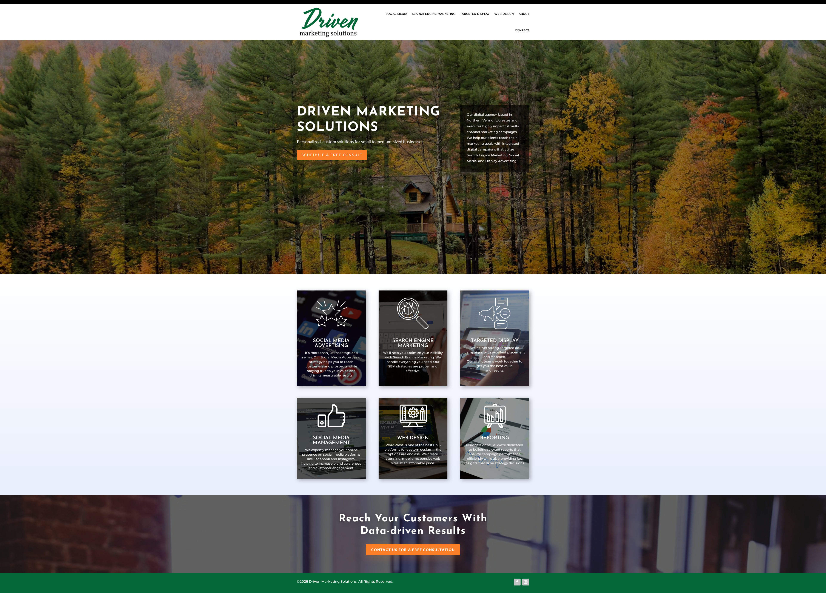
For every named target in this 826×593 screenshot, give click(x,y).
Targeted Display (475, 13)
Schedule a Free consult (332, 155)
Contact (522, 30)
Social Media (396, 13)
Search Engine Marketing (433, 13)
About (524, 13)
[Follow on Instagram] (525, 582)
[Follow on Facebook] (517, 582)
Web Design (504, 13)
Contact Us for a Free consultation (413, 550)
